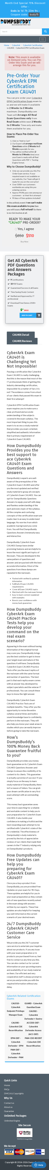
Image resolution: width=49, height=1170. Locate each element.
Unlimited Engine (12, 1120)
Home (6, 45)
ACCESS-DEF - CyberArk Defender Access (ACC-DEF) (33, 1028)
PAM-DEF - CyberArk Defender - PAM (15, 1054)
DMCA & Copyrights (14, 1093)
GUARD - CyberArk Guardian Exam (33, 1005)
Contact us (9, 1103)
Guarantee (9, 1111)
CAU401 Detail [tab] (20, 334)
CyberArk (16, 45)
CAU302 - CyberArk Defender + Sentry (33, 1015)
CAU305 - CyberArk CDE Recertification (16, 1027)
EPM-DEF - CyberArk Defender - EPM (15, 1042)
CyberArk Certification (32, 45)
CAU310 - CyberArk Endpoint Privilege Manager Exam (15, 1009)
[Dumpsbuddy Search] (45, 31)
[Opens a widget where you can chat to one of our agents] (38, 1165)
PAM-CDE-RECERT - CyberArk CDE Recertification (33, 1042)
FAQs (6, 1089)
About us (8, 1107)
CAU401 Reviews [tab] (22, 340)
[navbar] (3, 38)
